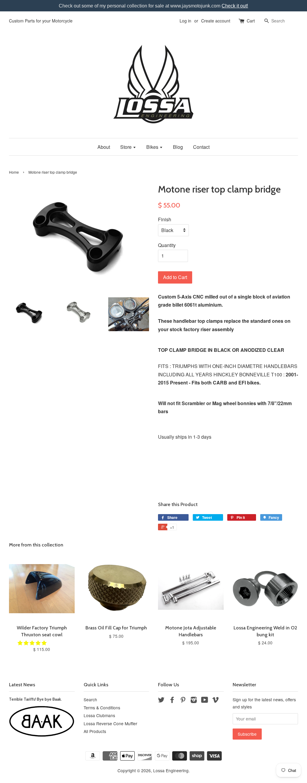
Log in (185, 21)
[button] (33, 642)
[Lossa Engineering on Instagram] (193, 701)
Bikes (152, 146)
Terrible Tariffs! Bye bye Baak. (35, 699)
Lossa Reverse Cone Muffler (110, 723)
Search (90, 699)
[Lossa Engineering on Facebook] (172, 701)
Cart (251, 21)
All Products (95, 731)
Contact (201, 146)
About (103, 146)
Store (126, 146)
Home (14, 172)
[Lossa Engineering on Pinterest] (183, 701)
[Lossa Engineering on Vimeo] (215, 701)
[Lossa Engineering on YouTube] (204, 701)
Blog (178, 146)
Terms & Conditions (102, 708)
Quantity (167, 245)
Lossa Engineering (171, 770)
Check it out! (235, 5)
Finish (164, 219)
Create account (215, 21)
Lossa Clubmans (99, 715)
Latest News (22, 684)
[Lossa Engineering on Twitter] (161, 701)
